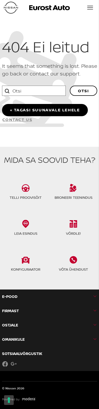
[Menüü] (90, 8)
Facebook (5, 364)
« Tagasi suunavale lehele (45, 110)
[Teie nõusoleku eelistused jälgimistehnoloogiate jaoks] (9, 400)
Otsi (83, 91)
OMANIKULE (13, 339)
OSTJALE (10, 325)
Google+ (14, 364)
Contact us (17, 119)
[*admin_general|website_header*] (11, 7)
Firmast (10, 310)
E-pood (10, 296)
